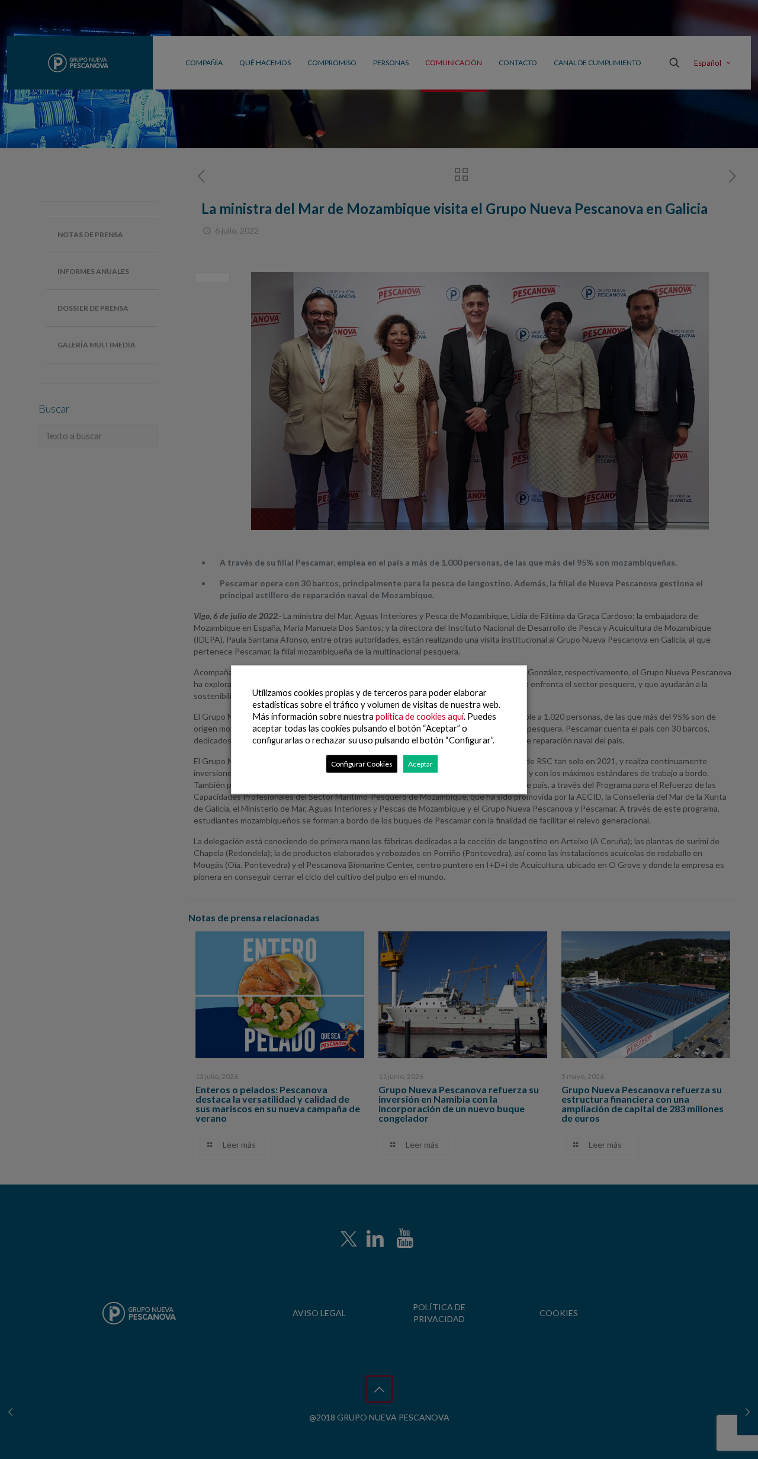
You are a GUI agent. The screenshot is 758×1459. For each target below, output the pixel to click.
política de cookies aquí (419, 716)
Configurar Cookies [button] (362, 763)
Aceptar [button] (420, 763)
